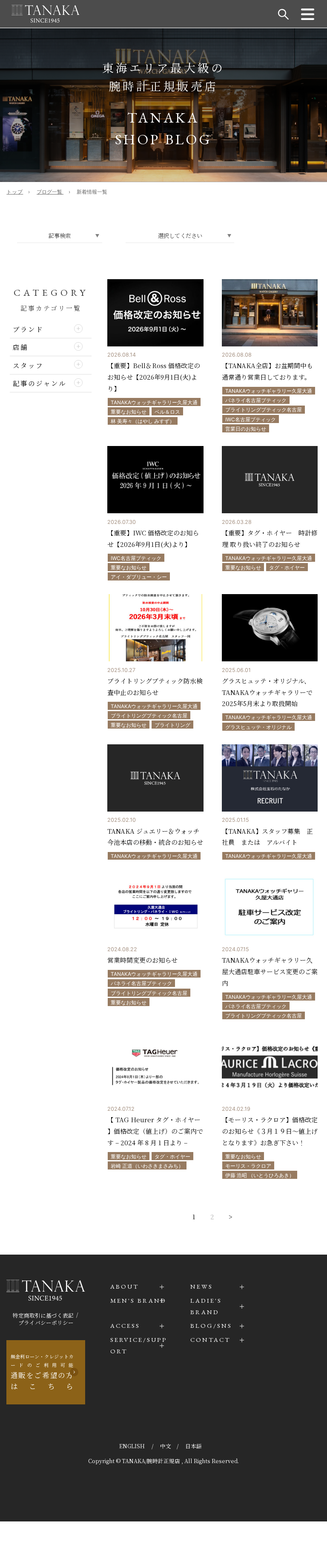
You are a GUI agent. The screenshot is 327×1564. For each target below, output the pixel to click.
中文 (165, 1446)
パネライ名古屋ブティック (256, 400)
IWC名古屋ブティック (250, 419)
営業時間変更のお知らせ (142, 959)
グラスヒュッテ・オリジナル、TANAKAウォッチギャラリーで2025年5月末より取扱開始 (267, 692)
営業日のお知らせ (245, 429)
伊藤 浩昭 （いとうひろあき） (259, 1175)
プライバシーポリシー (46, 1322)
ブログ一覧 (50, 192)
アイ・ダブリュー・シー (139, 577)
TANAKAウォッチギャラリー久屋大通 (154, 402)
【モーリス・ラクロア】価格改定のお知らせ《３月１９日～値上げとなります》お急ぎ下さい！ (270, 1131)
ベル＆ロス (167, 412)
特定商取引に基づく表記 (43, 1315)
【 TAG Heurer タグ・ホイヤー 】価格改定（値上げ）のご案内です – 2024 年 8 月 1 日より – (155, 1131)
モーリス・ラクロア (248, 1166)
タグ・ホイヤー (287, 567)
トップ (14, 192)
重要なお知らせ (128, 412)
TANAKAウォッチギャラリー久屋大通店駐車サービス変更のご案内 (270, 971)
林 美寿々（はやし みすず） (143, 421)
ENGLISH (132, 1446)
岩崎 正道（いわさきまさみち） (147, 1166)
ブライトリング (172, 725)
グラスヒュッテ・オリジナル (258, 727)
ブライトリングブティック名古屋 (263, 409)
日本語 (193, 1446)
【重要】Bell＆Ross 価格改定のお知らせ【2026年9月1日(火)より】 (153, 377)
